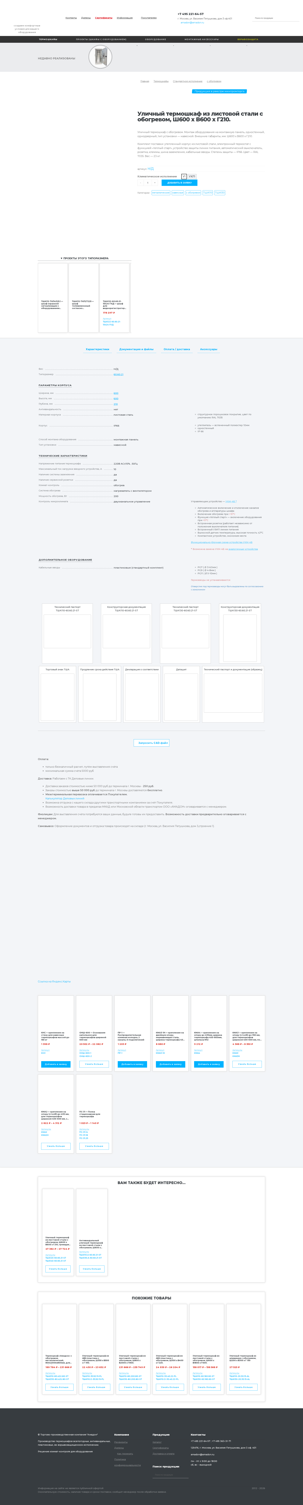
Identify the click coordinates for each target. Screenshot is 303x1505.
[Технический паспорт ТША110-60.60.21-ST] (67, 631)
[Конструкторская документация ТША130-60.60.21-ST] (240, 638)
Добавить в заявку (179, 182)
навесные (177, 192)
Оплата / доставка (177, 349)
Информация (125, 17)
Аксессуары (208, 349)
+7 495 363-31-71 (221, 1441)
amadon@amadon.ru (192, 22)
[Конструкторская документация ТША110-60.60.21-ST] (126, 631)
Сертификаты (103, 17)
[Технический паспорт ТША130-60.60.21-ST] (185, 631)
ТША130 (220, 192)
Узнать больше (94, 1064)
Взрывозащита (248, 39)
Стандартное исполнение (187, 81)
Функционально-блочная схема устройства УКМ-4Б (221, 542)
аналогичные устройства (243, 549)
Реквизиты (121, 1442)
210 (116, 404)
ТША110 (207, 192)
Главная (144, 81)
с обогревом (214, 81)
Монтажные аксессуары (202, 39)
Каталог (157, 1442)
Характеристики (97, 349)
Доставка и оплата (163, 1453)
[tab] (97, 349)
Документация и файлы (136, 349)
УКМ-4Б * (231, 501)
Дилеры (86, 17)
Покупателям (149, 17)
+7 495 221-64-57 (191, 14)
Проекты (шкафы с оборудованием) (101, 39)
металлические (161, 192)
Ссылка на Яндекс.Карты (54, 981)
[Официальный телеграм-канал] (207, 14)
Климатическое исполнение (157, 176)
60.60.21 (118, 374)
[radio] (184, 176)
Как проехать (125, 1453)
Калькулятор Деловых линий (64, 798)
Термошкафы (48, 39)
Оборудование (155, 39)
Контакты (71, 17)
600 (116, 393)
